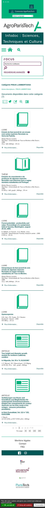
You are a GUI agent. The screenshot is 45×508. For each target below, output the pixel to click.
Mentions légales (22, 440)
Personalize (39, 505)
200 (39, 431)
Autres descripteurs (8, 89)
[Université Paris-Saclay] (22, 470)
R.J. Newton (21, 317)
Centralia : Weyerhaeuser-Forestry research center (19, 233)
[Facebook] (19, 453)
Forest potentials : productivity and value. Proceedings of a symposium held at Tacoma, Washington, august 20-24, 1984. (16, 226)
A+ (8, 2)
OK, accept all (8, 505)
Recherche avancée (14, 72)
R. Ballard (5, 232)
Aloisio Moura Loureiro (9, 139)
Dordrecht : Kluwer (8, 319)
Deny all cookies (25, 505)
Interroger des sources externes (27, 102)
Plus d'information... (10, 147)
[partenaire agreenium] (22, 478)
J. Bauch (4, 417)
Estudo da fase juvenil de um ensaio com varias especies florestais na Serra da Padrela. (16, 134)
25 (25, 431)
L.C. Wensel (6, 363)
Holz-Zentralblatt (10, 412)
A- (3, 2)
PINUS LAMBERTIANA (23, 89)
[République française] (22, 462)
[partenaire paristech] (22, 485)
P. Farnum (13, 232)
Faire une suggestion (15, 102)
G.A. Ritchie (21, 232)
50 (30, 431)
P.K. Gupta (12, 317)
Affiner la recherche (21, 102)
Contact (22, 444)
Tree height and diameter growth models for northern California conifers (14, 355)
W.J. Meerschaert (17, 363)
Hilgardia (7, 360)
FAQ (23, 447)
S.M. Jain (5, 317)
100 (34, 431)
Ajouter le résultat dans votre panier (9, 102)
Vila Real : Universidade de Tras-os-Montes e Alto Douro (20, 140)
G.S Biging (27, 363)
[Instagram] (25, 453)
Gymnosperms (7, 314)
